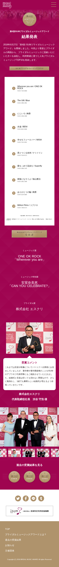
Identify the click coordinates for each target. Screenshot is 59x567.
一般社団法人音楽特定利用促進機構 (29, 511)
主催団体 (9, 550)
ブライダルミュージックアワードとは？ (25, 534)
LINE (33, 498)
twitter (18, 498)
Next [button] (56, 427)
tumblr (41, 498)
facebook (26, 498)
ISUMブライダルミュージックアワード (7, 5)
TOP (7, 529)
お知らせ (9, 545)
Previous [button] (2, 427)
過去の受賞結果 (13, 540)
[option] (29, 427)
